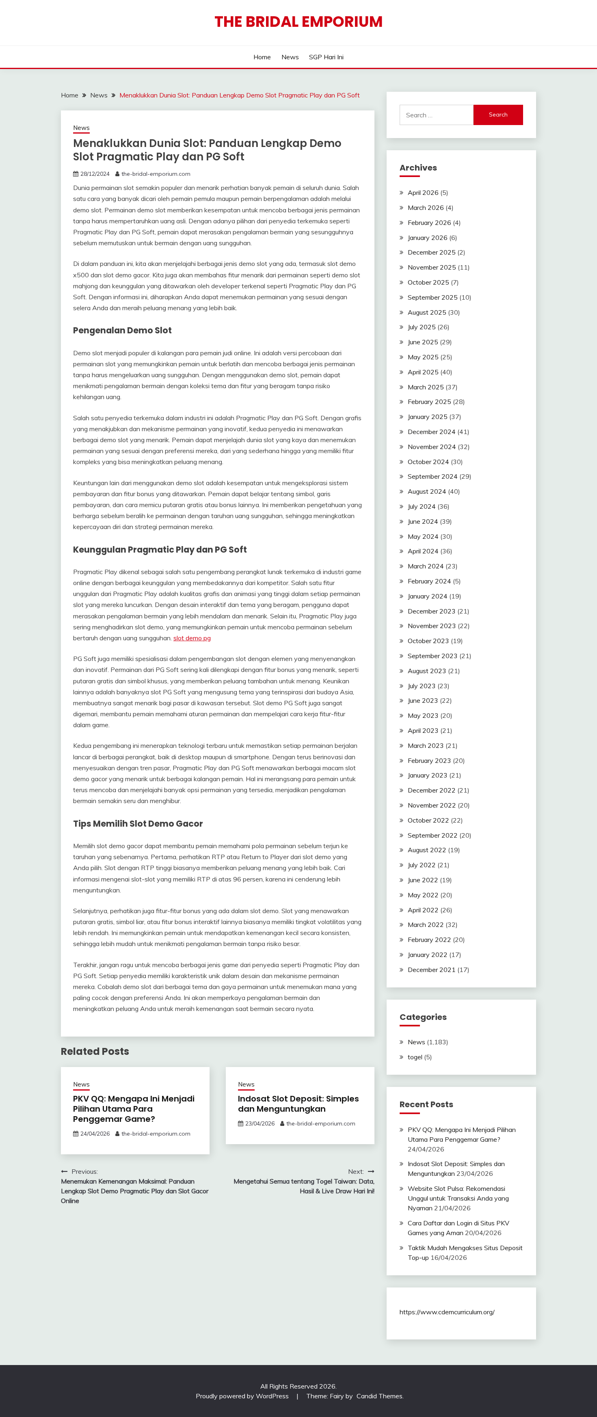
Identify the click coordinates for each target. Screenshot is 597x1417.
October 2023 (428, 641)
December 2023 (432, 611)
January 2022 (428, 954)
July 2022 (422, 865)
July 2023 (422, 686)
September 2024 (433, 476)
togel (415, 1057)
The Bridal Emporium (298, 21)
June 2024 (423, 521)
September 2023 (433, 656)
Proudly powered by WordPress (243, 1396)
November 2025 (432, 267)
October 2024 (428, 462)
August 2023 (427, 671)
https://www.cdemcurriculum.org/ (447, 1312)
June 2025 (423, 342)
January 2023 (428, 775)
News (290, 57)
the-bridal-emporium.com (155, 173)
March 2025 (426, 387)
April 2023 (423, 730)
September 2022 (433, 835)
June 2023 (423, 700)
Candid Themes (379, 1396)
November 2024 (432, 447)
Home (262, 57)
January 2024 (428, 596)
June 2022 (423, 880)
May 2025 (423, 357)
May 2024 (423, 536)
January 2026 (428, 237)
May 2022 (423, 895)
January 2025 (428, 417)
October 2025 (428, 282)
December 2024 (432, 432)
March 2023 (426, 745)
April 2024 (423, 551)
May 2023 (423, 715)
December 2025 (432, 252)
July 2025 (422, 327)
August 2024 (427, 491)
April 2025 (423, 372)
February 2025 (429, 401)
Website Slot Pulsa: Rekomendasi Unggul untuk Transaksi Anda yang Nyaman (458, 1198)
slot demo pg (192, 638)
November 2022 (432, 805)
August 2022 (427, 850)
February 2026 (429, 222)
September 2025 (433, 297)
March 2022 (426, 924)
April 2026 (423, 192)
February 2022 (429, 939)
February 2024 (429, 581)
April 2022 (423, 910)
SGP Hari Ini (326, 57)
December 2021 (432, 970)
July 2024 (422, 506)
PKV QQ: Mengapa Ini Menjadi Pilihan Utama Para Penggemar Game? (134, 1109)
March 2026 (426, 207)
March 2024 (426, 566)
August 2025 (427, 312)
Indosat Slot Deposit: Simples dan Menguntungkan (298, 1104)
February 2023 (429, 760)
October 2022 (428, 820)
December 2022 (432, 790)
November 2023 (432, 626)
